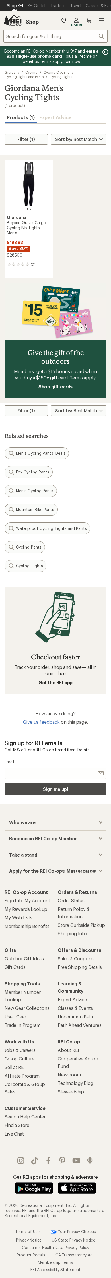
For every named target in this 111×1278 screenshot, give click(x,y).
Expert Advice (55, 117)
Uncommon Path (75, 1016)
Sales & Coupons (76, 958)
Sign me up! (55, 789)
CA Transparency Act (75, 1254)
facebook (48, 1160)
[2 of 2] (30, 208)
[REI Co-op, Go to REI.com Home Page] (12, 20)
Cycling (31, 72)
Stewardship (71, 1091)
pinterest (62, 1160)
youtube (76, 1160)
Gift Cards (15, 967)
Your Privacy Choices (76, 1231)
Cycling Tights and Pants (24, 77)
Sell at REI (15, 1067)
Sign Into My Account (27, 900)
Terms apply (82, 377)
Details (83, 749)
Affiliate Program (22, 1075)
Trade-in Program (22, 1025)
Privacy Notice (29, 1240)
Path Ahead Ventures (80, 1025)
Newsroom (69, 1074)
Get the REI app (55, 682)
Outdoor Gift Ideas (24, 958)
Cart (88, 20)
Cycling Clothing (57, 72)
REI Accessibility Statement (55, 1269)
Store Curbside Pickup (81, 925)
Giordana (12, 72)
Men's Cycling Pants (35, 490)
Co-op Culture (19, 1058)
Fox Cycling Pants (32, 472)
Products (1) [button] (21, 117)
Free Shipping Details (80, 967)
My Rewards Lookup (26, 909)
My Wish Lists (18, 917)
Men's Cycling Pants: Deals (40, 453)
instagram (21, 1160)
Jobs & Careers (20, 1050)
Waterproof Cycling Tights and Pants (51, 528)
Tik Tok (35, 1160)
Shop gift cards (55, 386)
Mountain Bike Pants (35, 509)
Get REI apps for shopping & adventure (55, 1177)
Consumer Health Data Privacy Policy (55, 1247)
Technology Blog (75, 1083)
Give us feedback (41, 722)
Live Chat (14, 1133)
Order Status (71, 900)
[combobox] (55, 36)
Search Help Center (25, 1116)
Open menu (101, 20)
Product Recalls (31, 1254)
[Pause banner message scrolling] (105, 52)
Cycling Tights (61, 77)
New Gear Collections (27, 1008)
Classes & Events (75, 1008)
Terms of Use (27, 1231)
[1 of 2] (27, 208)
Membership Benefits (27, 926)
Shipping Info (72, 933)
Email (9, 761)
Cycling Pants (29, 547)
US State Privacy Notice (73, 1240)
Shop (32, 21)
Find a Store (17, 1125)
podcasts (90, 1160)
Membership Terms (55, 1262)
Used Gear (15, 1016)
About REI (68, 1050)
